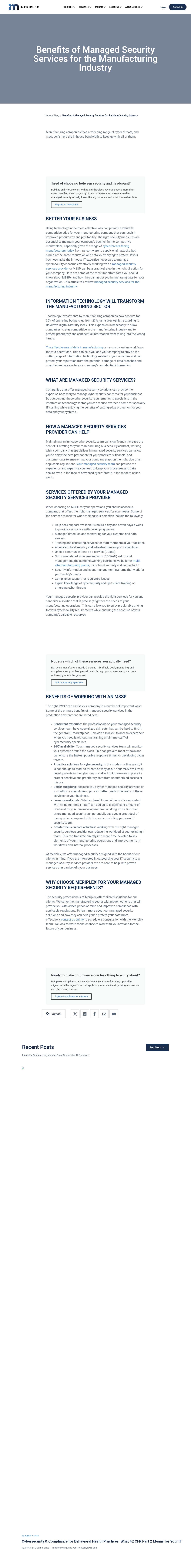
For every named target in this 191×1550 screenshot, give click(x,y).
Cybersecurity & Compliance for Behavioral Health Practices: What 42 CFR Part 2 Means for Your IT (102, 1541)
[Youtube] (113, 1013)
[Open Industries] (90, 7)
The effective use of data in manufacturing (74, 347)
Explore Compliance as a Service (71, 996)
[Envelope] (104, 1013)
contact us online (72, 919)
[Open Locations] (121, 7)
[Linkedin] (84, 1013)
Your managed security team (96, 464)
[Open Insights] (105, 7)
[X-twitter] (75, 1013)
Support (163, 7)
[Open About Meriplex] (142, 7)
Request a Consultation (66, 204)
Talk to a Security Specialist (69, 682)
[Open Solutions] (74, 7)
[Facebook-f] (94, 1013)
